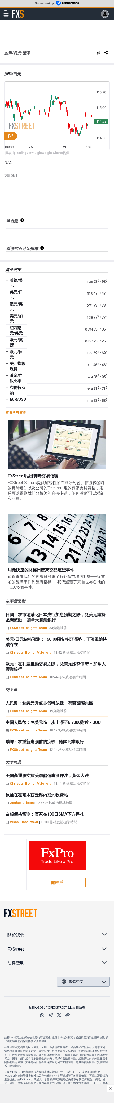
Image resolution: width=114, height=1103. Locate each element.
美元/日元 (16, 295)
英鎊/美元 (16, 283)
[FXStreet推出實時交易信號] (57, 444)
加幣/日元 (12, 73)
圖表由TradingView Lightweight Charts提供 (37, 153)
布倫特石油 (17, 390)
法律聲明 (15, 962)
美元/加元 (16, 319)
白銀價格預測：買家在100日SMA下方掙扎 (45, 814)
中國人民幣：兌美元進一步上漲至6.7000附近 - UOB (53, 722)
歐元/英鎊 (16, 342)
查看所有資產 (16, 412)
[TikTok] (67, 1015)
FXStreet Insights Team (28, 628)
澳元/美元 (16, 307)
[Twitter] (59, 1015)
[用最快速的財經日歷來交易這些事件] (57, 538)
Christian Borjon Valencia (30, 652)
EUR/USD (18, 399)
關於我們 (15, 934)
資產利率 (13, 269)
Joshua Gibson (22, 803)
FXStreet (18, 10)
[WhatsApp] (42, 1015)
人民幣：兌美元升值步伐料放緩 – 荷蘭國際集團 (49, 703)
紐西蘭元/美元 (16, 331)
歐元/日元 (16, 354)
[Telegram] (50, 1015)
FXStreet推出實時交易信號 (33, 475)
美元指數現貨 (17, 366)
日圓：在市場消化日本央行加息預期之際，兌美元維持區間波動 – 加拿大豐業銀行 (55, 617)
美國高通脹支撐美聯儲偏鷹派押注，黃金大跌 (47, 775)
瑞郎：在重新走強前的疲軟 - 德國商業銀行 (45, 741)
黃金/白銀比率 (16, 378)
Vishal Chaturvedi (24, 822)
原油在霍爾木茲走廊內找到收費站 (37, 794)
